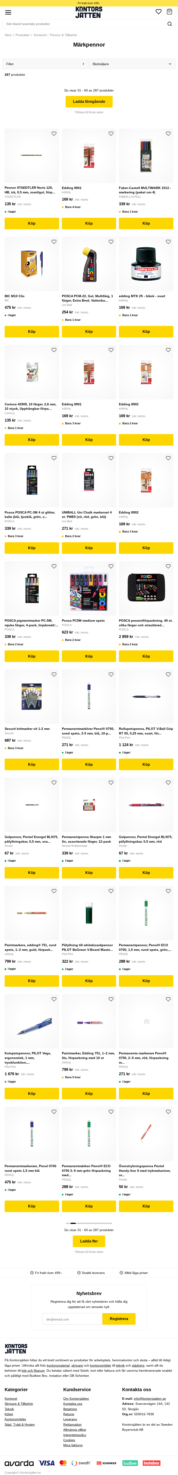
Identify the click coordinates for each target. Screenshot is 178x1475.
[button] (169, 12)
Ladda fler (89, 1241)
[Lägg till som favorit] (54, 133)
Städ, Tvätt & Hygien (20, 1424)
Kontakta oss (72, 1404)
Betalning (70, 1409)
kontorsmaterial (58, 1365)
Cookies (69, 1440)
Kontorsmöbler (15, 1419)
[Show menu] (8, 12)
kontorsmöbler (100, 1365)
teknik (120, 1365)
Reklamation (72, 1424)
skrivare (77, 1365)
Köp (31, 223)
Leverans (70, 1419)
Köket (9, 1414)
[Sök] (169, 23)
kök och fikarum (33, 1370)
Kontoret (39, 35)
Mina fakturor (73, 1445)
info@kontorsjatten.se (150, 1398)
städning (138, 1365)
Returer (68, 1414)
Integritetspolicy (74, 1435)
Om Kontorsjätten (76, 1398)
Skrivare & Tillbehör (19, 1404)
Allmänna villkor (74, 1429)
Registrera (119, 1319)
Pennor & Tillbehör (63, 35)
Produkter (22, 35)
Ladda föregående (89, 102)
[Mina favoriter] (159, 12)
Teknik (9, 1409)
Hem (8, 35)
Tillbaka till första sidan (89, 112)
